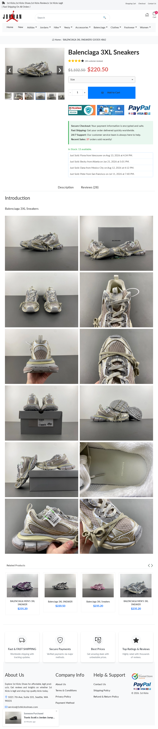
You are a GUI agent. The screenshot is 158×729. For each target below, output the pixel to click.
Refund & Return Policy (106, 696)
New (20, 27)
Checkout (142, 3)
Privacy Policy (63, 696)
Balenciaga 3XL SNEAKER (60, 602)
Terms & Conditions (66, 690)
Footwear (129, 27)
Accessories (81, 27)
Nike (56, 27)
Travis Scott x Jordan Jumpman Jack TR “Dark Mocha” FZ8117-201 (40, 717)
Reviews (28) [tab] (89, 187)
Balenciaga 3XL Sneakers (22, 208)
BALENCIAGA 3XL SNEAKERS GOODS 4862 (84, 40)
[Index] (147, 15)
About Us (61, 684)
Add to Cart (113, 92)
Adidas (31, 27)
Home (10, 27)
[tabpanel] (22, 594)
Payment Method (65, 703)
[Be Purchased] (13, 718)
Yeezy (67, 27)
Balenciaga (99, 27)
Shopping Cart (130, 3)
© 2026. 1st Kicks (139, 693)
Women (144, 27)
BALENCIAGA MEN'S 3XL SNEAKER (22, 603)
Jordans (44, 27)
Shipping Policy (102, 690)
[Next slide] (152, 565)
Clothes (115, 27)
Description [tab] (66, 187)
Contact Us (152, 3)
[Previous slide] (148, 565)
